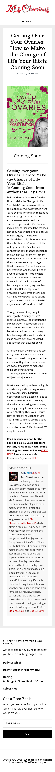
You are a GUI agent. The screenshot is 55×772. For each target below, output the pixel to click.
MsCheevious (20, 468)
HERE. (35, 458)
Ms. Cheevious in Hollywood (28, 9)
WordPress (30, 762)
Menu (29, 21)
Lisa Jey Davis (29, 73)
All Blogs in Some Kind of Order (23, 681)
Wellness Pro (31, 759)
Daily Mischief (12, 662)
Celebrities (10, 688)
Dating (7, 677)
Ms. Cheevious (16, 610)
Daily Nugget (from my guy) (21, 669)
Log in (42, 762)
